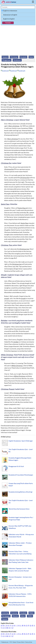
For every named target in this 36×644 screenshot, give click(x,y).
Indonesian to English (10, 15)
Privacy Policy (20, 642)
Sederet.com (5, 642)
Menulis (15, 616)
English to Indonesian (10, 11)
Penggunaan (7, 60)
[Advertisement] (18, 39)
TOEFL (30, 616)
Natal (31, 57)
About (14, 642)
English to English (9, 19)
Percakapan (6, 616)
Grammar (14, 613)
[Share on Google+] (21, 71)
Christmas (14, 57)
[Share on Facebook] (5, 71)
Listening (5, 613)
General (5, 57)
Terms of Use (28, 642)
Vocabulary (17, 60)
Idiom (23, 616)
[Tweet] (13, 71)
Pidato (31, 613)
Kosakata (23, 57)
